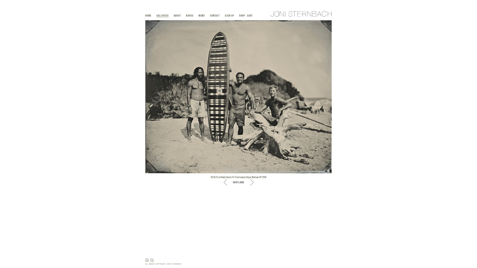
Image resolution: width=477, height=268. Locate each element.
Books (190, 15)
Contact (215, 15)
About (177, 15)
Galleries (163, 15)
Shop (242, 15)
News (202, 15)
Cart (250, 15)
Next (225, 182)
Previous (252, 182)
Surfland (238, 182)
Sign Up (229, 15)
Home (148, 15)
